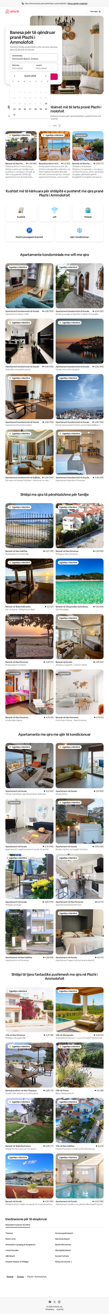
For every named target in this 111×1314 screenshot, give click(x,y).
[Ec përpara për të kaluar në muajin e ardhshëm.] (46, 76)
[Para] (59, 126)
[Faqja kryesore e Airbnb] (12, 11)
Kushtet (60, 1309)
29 (41, 109)
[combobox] (34, 58)
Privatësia (49, 1309)
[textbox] (22, 68)
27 (30, 109)
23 (46, 103)
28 (35, 109)
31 (14, 114)
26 (25, 109)
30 (46, 109)
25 (20, 109)
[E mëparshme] (49, 126)
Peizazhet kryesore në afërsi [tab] (17, 1225)
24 (14, 109)
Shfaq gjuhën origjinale (77, 3)
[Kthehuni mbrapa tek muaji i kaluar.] (14, 76)
